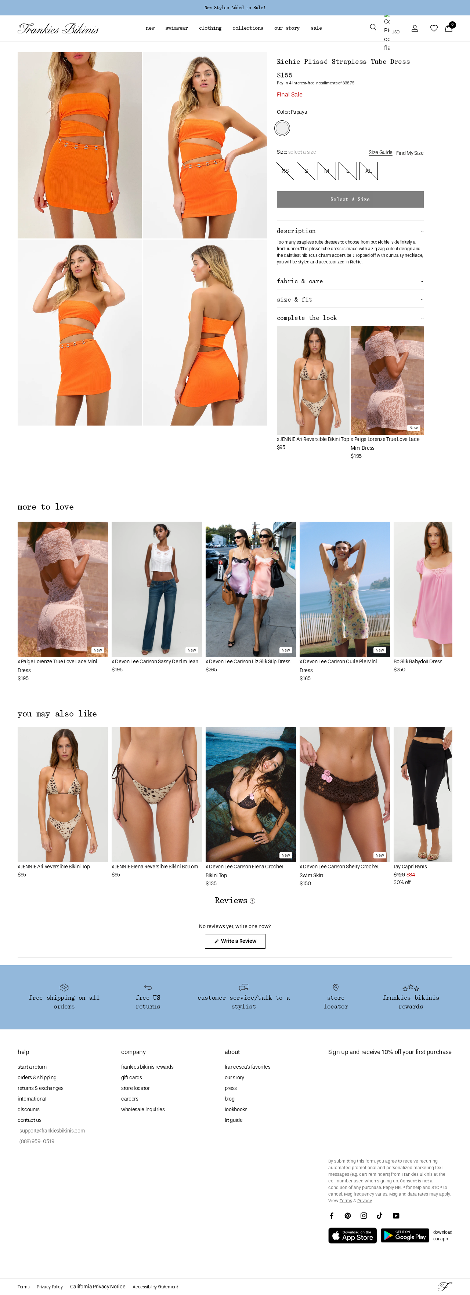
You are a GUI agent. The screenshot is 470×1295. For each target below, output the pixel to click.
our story (234, 1078)
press (231, 1088)
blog (230, 1099)
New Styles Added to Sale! (235, 7)
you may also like (57, 714)
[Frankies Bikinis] (58, 28)
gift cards (131, 1078)
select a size (350, 199)
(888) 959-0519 (36, 1141)
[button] (373, 28)
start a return (32, 1067)
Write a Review (242, 943)
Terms (346, 1200)
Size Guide (381, 152)
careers (129, 1099)
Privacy (364, 1200)
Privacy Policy (49, 1286)
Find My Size (410, 153)
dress (336, 248)
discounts (29, 1109)
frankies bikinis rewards (147, 1067)
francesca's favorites (248, 1067)
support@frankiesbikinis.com (51, 1131)
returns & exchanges (41, 1088)
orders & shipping (37, 1078)
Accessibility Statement (155, 1286)
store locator (135, 1088)
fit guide (234, 1120)
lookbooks (236, 1109)
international (32, 1099)
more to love (45, 507)
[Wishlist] (434, 28)
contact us (29, 1120)
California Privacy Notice (98, 1287)
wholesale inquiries (143, 1109)
